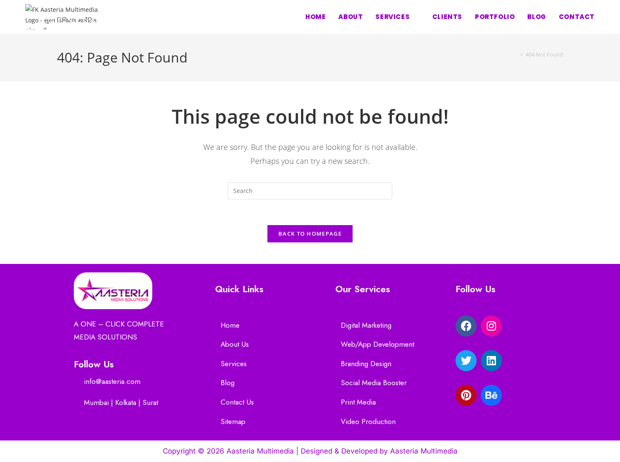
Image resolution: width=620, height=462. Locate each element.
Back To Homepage (310, 233)
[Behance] (491, 395)
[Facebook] (466, 326)
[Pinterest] (466, 395)
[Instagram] (491, 326)
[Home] (515, 54)
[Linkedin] (491, 360)
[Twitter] (466, 360)
